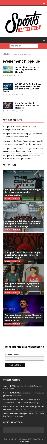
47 (23, 94)
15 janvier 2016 (9, 94)
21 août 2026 (11, 198)
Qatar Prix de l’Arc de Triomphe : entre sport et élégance (27, 105)
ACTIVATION (9, 164)
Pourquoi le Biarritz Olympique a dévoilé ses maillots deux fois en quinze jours (22, 286)
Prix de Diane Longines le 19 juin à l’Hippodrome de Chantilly (28, 69)
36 (20, 75)
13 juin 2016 (8, 75)
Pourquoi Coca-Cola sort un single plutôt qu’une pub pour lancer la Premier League (22, 255)
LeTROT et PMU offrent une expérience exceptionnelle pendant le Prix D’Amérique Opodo (22, 87)
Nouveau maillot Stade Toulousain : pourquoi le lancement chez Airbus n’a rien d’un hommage (23, 224)
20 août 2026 (11, 230)
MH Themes (24, 441)
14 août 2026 (11, 324)
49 (23, 111)
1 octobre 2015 (9, 111)
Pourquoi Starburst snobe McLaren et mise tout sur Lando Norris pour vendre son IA (23, 318)
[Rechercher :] (24, 46)
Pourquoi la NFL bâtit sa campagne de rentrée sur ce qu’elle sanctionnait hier (23, 192)
